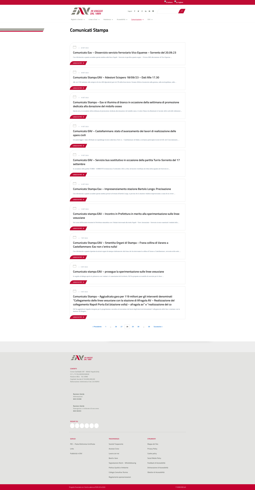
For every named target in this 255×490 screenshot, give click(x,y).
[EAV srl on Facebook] (72, 425)
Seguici (130, 11)
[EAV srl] (87, 11)
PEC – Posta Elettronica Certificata (82, 444)
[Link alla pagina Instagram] (142, 11)
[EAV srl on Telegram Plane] (96, 425)
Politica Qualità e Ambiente (118, 467)
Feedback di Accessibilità (156, 463)
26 (116, 326)
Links (72, 448)
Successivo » (158, 326)
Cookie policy (152, 453)
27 (121, 326)
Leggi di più (78, 63)
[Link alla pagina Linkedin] (146, 11)
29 (133, 326)
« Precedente (97, 326)
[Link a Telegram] (153, 11)
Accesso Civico (114, 448)
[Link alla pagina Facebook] (135, 11)
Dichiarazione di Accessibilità (157, 467)
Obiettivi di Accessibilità (155, 472)
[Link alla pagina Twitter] (138, 11)
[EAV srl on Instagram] (82, 425)
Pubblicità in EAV (76, 453)
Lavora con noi (114, 453)
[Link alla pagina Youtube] (149, 11)
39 (149, 326)
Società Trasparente (116, 444)
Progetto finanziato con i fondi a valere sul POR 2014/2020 (87, 487)
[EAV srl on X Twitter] (77, 425)
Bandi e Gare (113, 458)
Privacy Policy (152, 448)
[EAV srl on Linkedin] (87, 425)
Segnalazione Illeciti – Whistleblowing (122, 463)
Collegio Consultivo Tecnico (118, 472)
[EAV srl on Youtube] (92, 425)
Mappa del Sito (152, 444)
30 (138, 326)
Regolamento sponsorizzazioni (120, 477)
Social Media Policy (154, 458)
